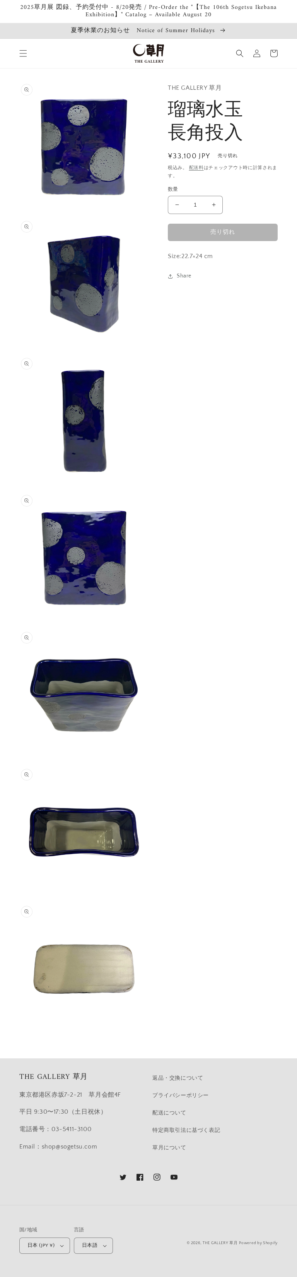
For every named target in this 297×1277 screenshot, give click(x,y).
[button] (23, 53)
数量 (173, 189)
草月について (169, 1148)
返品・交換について (177, 1078)
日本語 (89, 1245)
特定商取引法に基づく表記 (186, 1130)
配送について (169, 1113)
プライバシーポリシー (180, 1095)
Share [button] (184, 276)
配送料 (196, 167)
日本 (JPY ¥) (41, 1245)
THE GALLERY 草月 (220, 1243)
